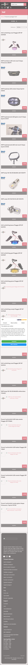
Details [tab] (23, 322)
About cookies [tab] (14, 322)
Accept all (14, 341)
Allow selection (14, 344)
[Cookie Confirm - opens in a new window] (22, 319)
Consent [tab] (5, 322)
